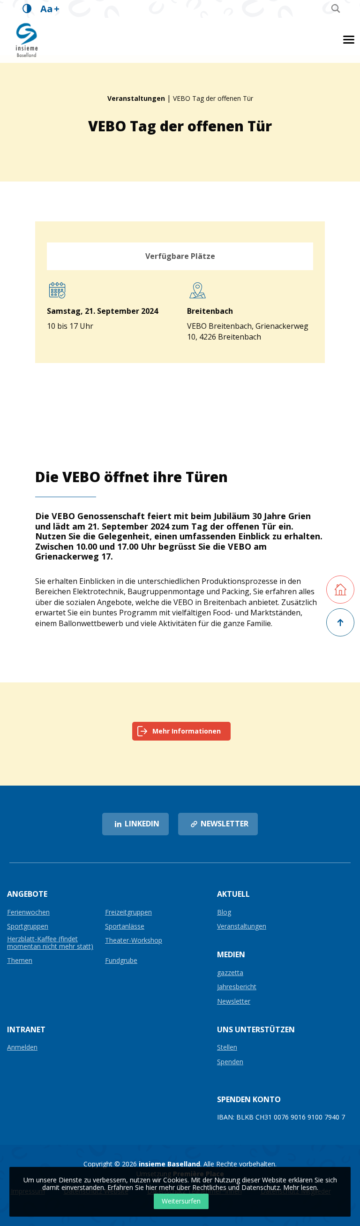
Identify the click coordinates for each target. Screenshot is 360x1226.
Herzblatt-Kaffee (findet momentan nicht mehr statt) (50, 942)
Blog (224, 912)
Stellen (227, 1048)
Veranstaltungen (136, 98)
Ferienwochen (28, 912)
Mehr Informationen (186, 731)
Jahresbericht (236, 987)
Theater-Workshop (133, 941)
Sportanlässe (124, 927)
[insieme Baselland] (27, 39)
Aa (50, 8)
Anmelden (22, 1048)
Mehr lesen (300, 1187)
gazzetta (230, 973)
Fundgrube (121, 961)
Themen (19, 961)
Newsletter (233, 1002)
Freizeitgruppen (128, 912)
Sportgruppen (27, 927)
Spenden (230, 1062)
